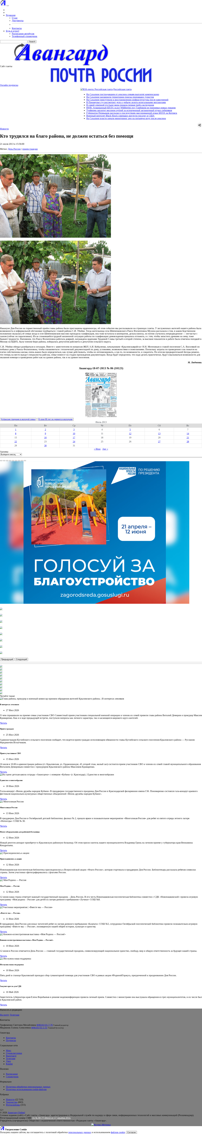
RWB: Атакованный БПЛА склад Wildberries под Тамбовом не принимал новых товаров (95, 107)
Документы (18, 20)
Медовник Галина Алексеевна (15, 1027)
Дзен (8, 1061)
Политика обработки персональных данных (28, 1086)
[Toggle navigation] (8, 5)
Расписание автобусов (23, 33)
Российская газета (87, 89)
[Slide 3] (7, 460)
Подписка (11, 1040)
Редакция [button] (10, 15)
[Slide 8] (22, 460)
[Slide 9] (25, 460)
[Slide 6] (16, 460)
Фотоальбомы (13, 1105)
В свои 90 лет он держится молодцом (55, 419)
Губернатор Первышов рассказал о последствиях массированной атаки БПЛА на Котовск (96, 113)
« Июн (97, 449)
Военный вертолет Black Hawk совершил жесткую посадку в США (85, 115)
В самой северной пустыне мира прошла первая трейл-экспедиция (85, 105)
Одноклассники (14, 1053)
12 (130, 433)
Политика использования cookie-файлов (26, 1089)
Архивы (4, 451)
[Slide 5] (13, 460)
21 (188, 437)
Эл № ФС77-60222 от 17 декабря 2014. (51, 1118)
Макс (8, 1050)
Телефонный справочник (24, 36)
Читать (3, 723)
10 (74, 433)
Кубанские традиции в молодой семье (18, 419)
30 (45, 445)
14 (188, 433)
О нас (15, 18)
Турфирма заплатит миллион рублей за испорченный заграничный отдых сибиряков (94, 110)
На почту (4, 1015)
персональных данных (79, 1132)
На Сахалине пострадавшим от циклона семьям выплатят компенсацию (87, 94)
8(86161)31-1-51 (39, 1027)
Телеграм (14, 1015)
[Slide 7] (19, 460)
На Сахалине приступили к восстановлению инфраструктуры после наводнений (92, 99)
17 (74, 437)
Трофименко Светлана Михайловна (18, 1025)
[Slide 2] (4, 460)
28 (188, 441)
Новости (4, 129)
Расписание (12, 1074)
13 (159, 433)
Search (32, 42)
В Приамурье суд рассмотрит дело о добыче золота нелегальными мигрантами (91, 102)
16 (45, 437)
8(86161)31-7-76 (45, 1025)
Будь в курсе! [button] (12, 31)
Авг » (105, 449)
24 (74, 441)
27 (159, 441)
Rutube (9, 1064)
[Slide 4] (10, 460)
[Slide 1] (1, 460)
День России (14, 149)
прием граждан (30, 149)
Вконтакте (11, 1056)
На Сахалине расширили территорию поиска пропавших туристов (85, 97)
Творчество (11, 1102)
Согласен (131, 1132)
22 (15, 441)
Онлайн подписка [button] (9, 85)
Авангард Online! (16, 1112)
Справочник (12, 1076)
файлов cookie (118, 1132)
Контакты (17, 28)
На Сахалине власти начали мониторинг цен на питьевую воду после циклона (91, 118)
